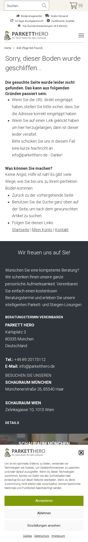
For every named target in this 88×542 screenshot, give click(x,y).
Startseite (20, 229)
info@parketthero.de (37, 366)
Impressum (58, 535)
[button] (81, 452)
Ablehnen (44, 513)
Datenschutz (41, 535)
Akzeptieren (44, 501)
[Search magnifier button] (44, 5)
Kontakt (62, 229)
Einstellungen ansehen (44, 525)
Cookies (27, 535)
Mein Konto (42, 229)
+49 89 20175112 (30, 359)
